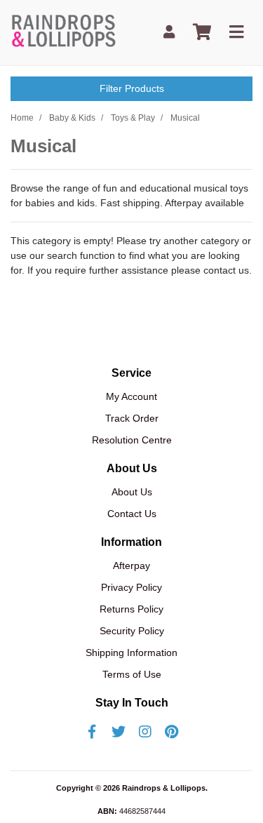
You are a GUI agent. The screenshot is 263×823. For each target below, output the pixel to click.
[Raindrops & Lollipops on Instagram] (145, 731)
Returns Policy (131, 609)
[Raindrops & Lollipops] (66, 31)
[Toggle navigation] (236, 32)
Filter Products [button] (132, 88)
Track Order (132, 418)
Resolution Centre (132, 440)
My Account (131, 396)
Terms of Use (131, 674)
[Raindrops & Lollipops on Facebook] (91, 731)
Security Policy (132, 630)
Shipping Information (131, 652)
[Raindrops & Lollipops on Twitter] (118, 731)
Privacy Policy (131, 587)
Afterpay (131, 565)
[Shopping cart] (202, 32)
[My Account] (169, 32)
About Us (132, 491)
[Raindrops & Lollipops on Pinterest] (171, 731)
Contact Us (131, 513)
